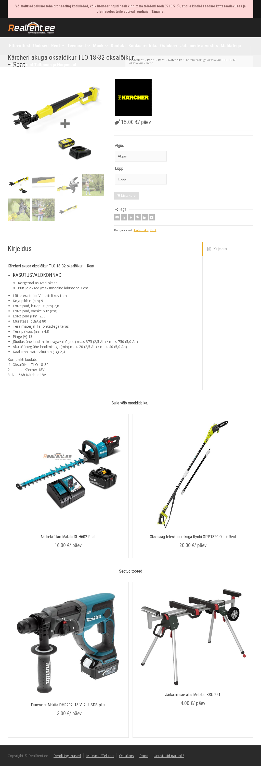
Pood (143, 755)
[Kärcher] (133, 97)
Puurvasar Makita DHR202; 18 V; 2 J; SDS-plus (68, 704)
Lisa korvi (128, 195)
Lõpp (119, 168)
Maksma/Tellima (100, 755)
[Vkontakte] (152, 217)
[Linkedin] (145, 217)
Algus (119, 145)
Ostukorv (126, 755)
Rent (153, 230)
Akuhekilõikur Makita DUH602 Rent (68, 536)
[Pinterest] (138, 217)
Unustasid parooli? (169, 755)
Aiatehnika (141, 230)
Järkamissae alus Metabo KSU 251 (192, 694)
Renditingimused (67, 755)
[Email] (117, 217)
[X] (124, 217)
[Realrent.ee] (32, 27)
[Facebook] (131, 217)
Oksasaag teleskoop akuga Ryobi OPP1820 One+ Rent (193, 536)
